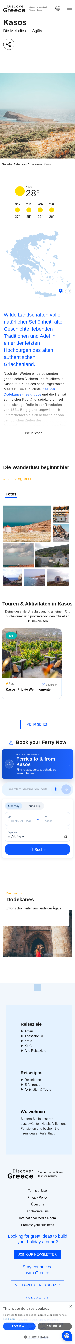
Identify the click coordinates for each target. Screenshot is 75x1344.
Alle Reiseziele (35, 1050)
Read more (9, 1319)
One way (13, 805)
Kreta (28, 1041)
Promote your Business (37, 1225)
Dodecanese (35, 164)
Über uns (37, 1204)
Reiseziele (20, 164)
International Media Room (37, 1218)
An (46, 817)
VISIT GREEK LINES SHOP (36, 1285)
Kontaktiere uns (37, 1211)
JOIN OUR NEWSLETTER (37, 1254)
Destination (14, 893)
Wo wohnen (33, 1111)
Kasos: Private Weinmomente (28, 689)
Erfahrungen (33, 1084)
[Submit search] (66, 789)
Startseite (7, 164)
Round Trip (34, 805)
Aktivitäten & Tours (38, 1089)
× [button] (70, 1306)
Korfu (28, 1046)
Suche (40, 849)
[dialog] (37, 1323)
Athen (29, 1031)
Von (9, 817)
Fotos (11, 494)
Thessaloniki (34, 1036)
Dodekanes (20, 899)
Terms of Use (37, 1190)
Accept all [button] (19, 1326)
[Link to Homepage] (14, 8)
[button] (37, 1336)
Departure (12, 832)
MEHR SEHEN (38, 724)
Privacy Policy (37, 1197)
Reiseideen (33, 1080)
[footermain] (37, 987)
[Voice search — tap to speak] (56, 789)
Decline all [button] (55, 1326)
